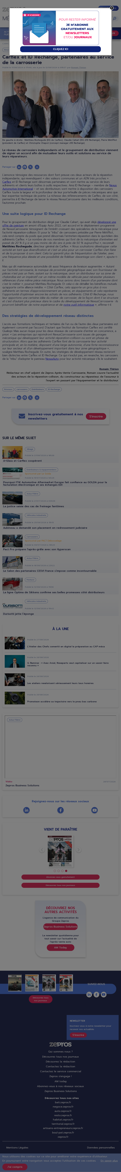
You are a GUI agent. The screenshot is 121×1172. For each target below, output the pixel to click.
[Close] (112, 8)
